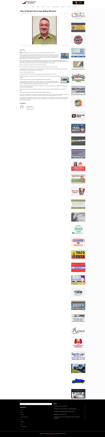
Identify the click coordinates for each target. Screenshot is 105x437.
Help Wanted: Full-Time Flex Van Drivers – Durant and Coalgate (65, 408)
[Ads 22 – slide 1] (78, 254)
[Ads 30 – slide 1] (78, 27)
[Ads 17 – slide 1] (78, 204)
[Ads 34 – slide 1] (78, 393)
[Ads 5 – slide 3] (78, 90)
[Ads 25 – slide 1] (78, 292)
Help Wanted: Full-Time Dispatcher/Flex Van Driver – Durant (64, 411)
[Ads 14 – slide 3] (78, 179)
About (21, 412)
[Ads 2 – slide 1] (78, 52)
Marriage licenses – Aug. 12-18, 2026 (60, 406)
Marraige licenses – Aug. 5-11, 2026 (60, 414)
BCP (27, 13)
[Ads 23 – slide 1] (78, 267)
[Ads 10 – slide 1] (78, 128)
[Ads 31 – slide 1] (78, 355)
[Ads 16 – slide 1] (78, 14)
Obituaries (22, 421)
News (21, 419)
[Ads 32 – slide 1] (78, 368)
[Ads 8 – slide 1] (78, 116)
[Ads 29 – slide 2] (78, 343)
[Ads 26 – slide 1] (78, 305)
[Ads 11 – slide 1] (78, 141)
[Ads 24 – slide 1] (78, 280)
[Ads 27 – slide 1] (78, 318)
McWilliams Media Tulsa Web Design (52, 434)
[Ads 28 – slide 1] (78, 330)
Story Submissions (23, 426)
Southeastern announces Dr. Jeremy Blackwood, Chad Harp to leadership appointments (67, 417)
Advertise (22, 414)
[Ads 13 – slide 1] (78, 166)
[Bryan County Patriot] (29, 2)
